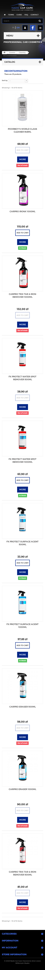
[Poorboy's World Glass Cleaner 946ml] (22, 107)
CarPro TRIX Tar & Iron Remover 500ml (22, 873)
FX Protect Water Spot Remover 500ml (22, 378)
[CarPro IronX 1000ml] (22, 190)
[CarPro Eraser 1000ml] (22, 767)
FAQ (26, 15)
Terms (11, 15)
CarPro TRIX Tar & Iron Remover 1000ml (22, 295)
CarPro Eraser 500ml (22, 706)
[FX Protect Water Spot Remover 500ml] (22, 355)
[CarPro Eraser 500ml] (22, 685)
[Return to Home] (4, 52)
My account (9, 947)
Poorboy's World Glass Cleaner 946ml (22, 130)
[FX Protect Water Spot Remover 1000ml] (22, 437)
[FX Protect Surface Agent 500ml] (22, 520)
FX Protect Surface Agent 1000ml (22, 625)
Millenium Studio (23, 963)
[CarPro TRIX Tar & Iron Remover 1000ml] (22, 272)
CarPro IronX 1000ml (22, 211)
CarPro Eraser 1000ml (22, 789)
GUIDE (19, 15)
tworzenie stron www (32, 961)
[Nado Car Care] (22, 6)
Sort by (5, 80)
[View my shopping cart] (40, 28)
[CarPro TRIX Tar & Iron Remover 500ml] (22, 850)
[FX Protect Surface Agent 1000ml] (22, 602)
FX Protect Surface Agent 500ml (22, 543)
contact (35, 15)
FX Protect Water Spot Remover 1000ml (22, 460)
